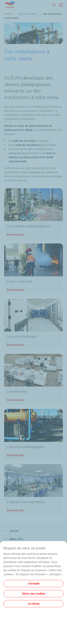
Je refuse (34, 603)
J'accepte (34, 583)
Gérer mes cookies (33, 593)
